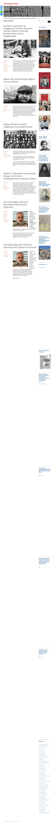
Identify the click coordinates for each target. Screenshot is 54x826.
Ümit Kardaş (42, 810)
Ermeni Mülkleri (42, 768)
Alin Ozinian (42, 748)
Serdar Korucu (42, 796)
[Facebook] (1, 6)
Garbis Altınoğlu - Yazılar (43, 130)
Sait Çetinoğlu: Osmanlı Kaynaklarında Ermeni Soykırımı (15, 204)
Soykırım (5, 215)
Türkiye (5, 153)
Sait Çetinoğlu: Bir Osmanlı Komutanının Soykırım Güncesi (19, 246)
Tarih (4, 108)
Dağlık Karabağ (42, 755)
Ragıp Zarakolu (42, 790)
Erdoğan (41, 759)
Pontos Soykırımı (42, 788)
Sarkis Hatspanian (43, 794)
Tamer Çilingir (42, 801)
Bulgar (4, 187)
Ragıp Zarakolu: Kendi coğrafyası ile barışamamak (17, 125)
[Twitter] (1, 9)
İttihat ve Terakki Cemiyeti (44, 812)
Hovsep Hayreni (42, 777)
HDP (48, 775)
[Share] (1, 14)
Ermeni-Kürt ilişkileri (43, 761)
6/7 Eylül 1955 (42, 746)
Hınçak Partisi (42, 781)
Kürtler (48, 781)
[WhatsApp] (1, 12)
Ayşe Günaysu (42, 751)
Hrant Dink (41, 779)
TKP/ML (41, 805)
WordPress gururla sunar (15, 821)
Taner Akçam (42, 803)
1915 (47, 746)
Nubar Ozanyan (42, 783)
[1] (30, 223)
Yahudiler (5, 71)
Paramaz (41, 785)
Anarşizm (5, 186)
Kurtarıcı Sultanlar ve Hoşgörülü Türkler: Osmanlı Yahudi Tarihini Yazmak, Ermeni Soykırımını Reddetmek (17, 31)
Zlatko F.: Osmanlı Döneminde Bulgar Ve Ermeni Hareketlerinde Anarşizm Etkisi (19, 176)
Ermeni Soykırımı (43, 770)
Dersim (41, 757)
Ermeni (8, 187)
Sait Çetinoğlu (42, 792)
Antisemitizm (6, 65)
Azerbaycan (42, 753)
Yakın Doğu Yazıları (10, 4)
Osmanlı (5, 69)
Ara (39, 20)
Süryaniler (47, 799)
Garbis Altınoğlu (42, 775)
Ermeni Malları (42, 766)
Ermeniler (41, 764)
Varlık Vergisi (42, 807)
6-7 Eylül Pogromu (43, 744)
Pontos (46, 785)
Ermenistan (41, 772)
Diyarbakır (46, 757)
